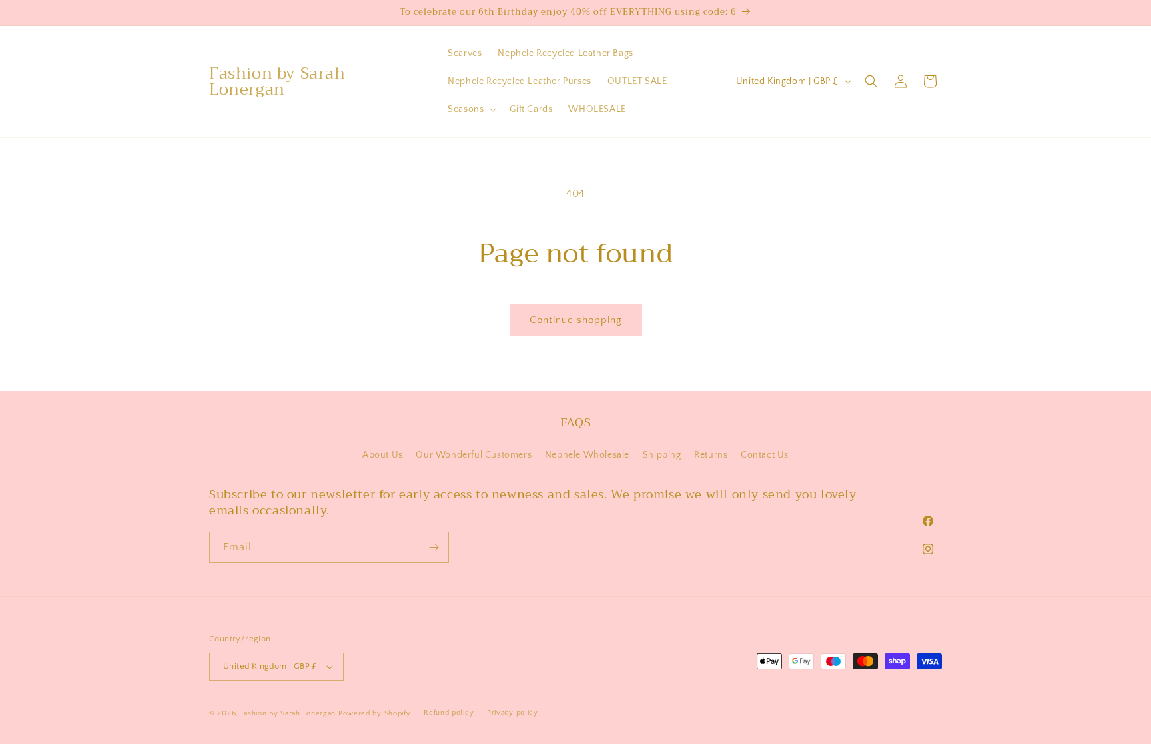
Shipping (662, 455)
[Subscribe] (433, 547)
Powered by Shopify (374, 713)
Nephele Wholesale (587, 455)
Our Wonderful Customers (474, 455)
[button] (471, 109)
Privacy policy (512, 713)
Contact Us (765, 455)
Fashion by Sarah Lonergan (288, 713)
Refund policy (449, 713)
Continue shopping (576, 320)
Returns (710, 455)
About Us (382, 455)
